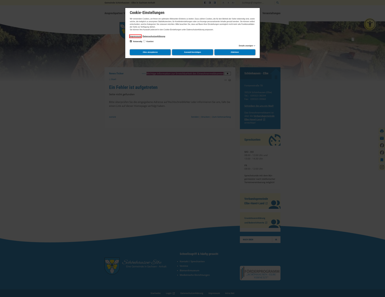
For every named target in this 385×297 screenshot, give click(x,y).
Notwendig (138, 41)
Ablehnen (235, 52)
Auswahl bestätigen (192, 52)
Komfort (150, 41)
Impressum (135, 36)
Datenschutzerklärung (154, 36)
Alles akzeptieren (150, 52)
